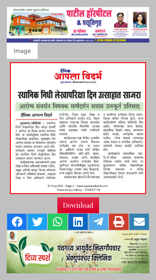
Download (78, 205)
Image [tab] (22, 50)
